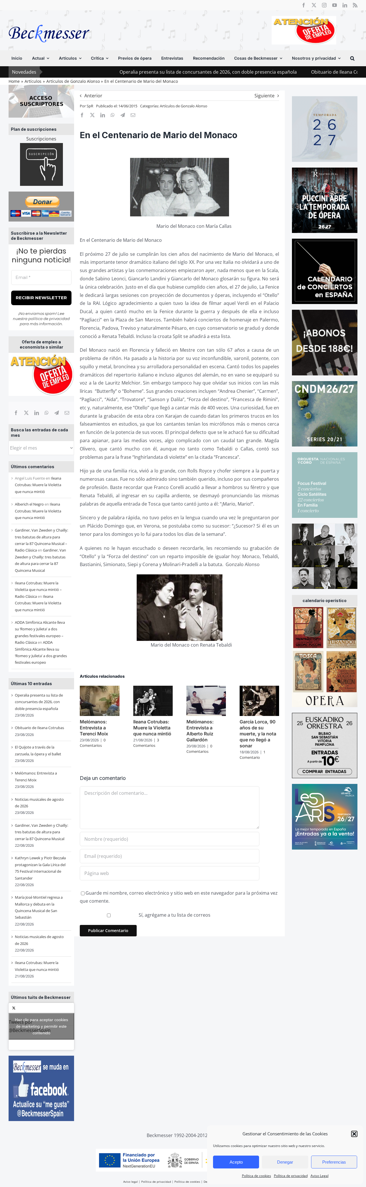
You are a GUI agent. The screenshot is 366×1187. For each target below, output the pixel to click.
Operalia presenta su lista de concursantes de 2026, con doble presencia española (159, 72)
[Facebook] (16, 413)
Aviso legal (130, 1182)
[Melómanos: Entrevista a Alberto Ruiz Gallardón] (206, 689)
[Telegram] (56, 413)
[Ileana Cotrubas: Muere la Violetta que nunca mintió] (153, 689)
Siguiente (264, 95)
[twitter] (314, 5)
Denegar (285, 1162)
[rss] (355, 5)
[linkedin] (345, 5)
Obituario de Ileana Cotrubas (294, 72)
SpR (90, 105)
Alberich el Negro (29, 504)
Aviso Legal (320, 1175)
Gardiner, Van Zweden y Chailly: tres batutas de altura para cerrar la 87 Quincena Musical (41, 832)
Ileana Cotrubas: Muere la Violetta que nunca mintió (38, 485)
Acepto (236, 1162)
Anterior (93, 95)
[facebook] (303, 5)
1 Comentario (252, 754)
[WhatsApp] (46, 413)
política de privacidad (49, 318)
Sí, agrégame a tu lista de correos (174, 915)
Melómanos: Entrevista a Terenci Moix (94, 728)
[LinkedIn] (36, 413)
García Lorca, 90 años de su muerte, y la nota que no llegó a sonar (258, 733)
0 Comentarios (93, 742)
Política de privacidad (291, 1175)
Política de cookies (256, 1175)
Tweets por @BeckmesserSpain (38, 1026)
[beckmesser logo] (49, 20)
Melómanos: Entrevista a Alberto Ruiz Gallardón (200, 730)
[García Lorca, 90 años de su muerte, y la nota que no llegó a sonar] (259, 689)
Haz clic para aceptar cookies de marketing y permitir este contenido (41, 1026)
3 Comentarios (146, 742)
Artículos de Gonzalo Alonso (183, 105)
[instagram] (324, 5)
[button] (354, 1134)
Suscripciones (41, 139)
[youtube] (334, 5)
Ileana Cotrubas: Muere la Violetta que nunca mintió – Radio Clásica (38, 589)
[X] (26, 413)
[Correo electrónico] (67, 413)
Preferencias (334, 1162)
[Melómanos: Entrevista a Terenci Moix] (99, 689)
